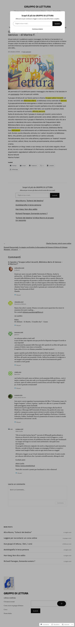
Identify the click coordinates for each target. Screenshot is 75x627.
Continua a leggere (37, 29)
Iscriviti (57, 23)
